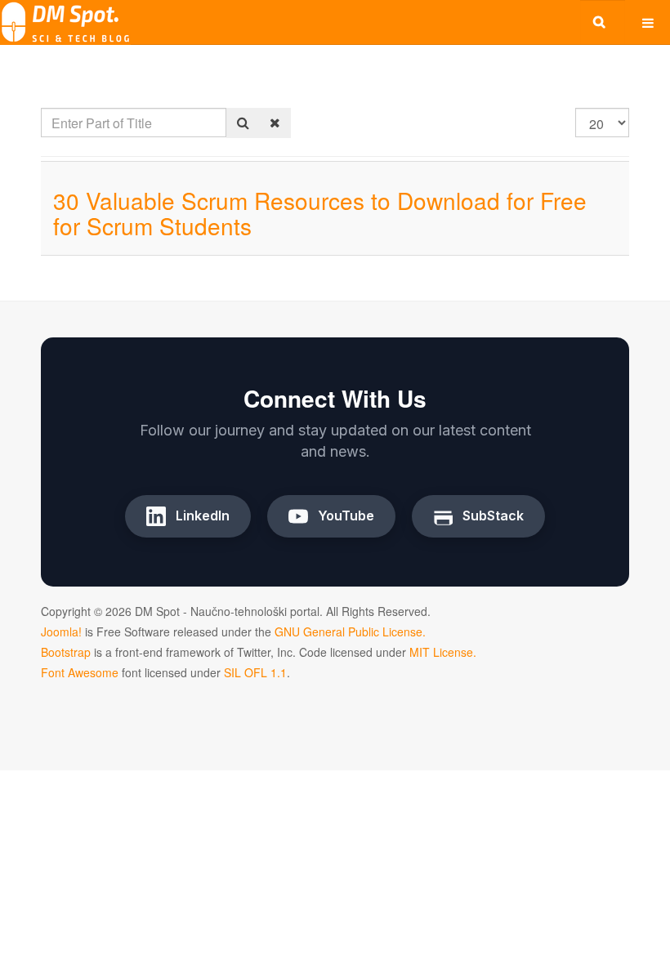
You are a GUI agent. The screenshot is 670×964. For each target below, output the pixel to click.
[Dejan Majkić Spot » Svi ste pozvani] (65, 22)
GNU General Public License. (350, 631)
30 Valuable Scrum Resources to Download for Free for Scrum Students (320, 213)
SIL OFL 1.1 (255, 672)
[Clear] (275, 123)
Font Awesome (79, 672)
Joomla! (61, 631)
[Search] (243, 123)
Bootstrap (66, 652)
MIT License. (442, 652)
